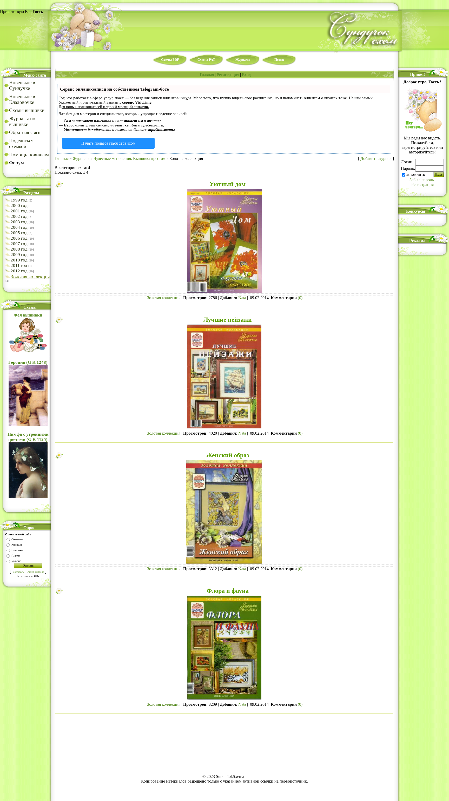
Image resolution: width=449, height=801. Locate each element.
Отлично (17, 539)
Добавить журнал (376, 158)
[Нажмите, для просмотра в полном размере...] (224, 292)
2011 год (19, 265)
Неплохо (17, 550)
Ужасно (16, 561)
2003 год (19, 221)
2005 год (19, 232)
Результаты (18, 572)
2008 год (19, 249)
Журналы (242, 60)
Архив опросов (36, 572)
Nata (242, 297)
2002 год (19, 216)
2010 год (19, 260)
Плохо (15, 555)
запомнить (415, 174)
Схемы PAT (206, 60)
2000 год (19, 205)
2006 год (19, 238)
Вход (246, 74)
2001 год (19, 210)
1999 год (19, 200)
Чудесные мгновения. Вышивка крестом (130, 158)
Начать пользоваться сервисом (108, 143)
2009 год (19, 254)
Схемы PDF (170, 60)
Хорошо (16, 544)
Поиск (279, 60)
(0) (300, 297)
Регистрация (228, 74)
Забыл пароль (422, 180)
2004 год (19, 227)
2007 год (19, 243)
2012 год (19, 270)
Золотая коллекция (30, 276)
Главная (207, 74)
